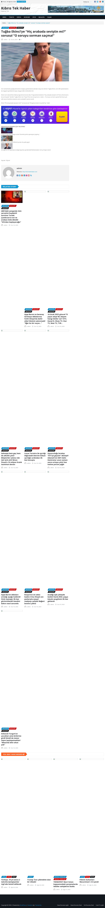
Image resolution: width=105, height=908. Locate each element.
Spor (34, 17)
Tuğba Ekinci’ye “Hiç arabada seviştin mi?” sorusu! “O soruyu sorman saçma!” (29, 23)
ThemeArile (38, 905)
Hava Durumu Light (63, 905)
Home (4, 23)
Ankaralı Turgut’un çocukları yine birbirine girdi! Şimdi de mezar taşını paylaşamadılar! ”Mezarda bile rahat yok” (11, 739)
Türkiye (11, 17)
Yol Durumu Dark (89, 905)
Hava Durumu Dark (76, 905)
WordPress (23, 905)
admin (5, 39)
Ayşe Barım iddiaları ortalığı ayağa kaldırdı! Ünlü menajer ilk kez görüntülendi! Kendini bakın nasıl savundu (11, 599)
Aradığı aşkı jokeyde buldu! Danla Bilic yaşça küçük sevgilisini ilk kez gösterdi (58, 597)
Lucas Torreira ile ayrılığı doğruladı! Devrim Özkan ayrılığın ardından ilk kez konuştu (35, 456)
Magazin (41, 17)
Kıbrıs (4, 17)
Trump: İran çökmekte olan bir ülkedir (39, 880)
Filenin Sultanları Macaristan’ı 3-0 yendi (89, 880)
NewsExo (30, 905)
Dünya (19, 17)
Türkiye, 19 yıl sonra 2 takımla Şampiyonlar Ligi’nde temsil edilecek (11, 881)
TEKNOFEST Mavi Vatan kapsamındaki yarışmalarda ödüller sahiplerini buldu (65, 884)
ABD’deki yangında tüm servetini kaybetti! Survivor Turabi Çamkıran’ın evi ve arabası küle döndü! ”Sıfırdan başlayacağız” (11, 216)
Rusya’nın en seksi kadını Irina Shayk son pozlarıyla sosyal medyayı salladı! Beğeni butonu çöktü (34, 599)
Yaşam (49, 17)
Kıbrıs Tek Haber (15, 8)
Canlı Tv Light (100, 905)
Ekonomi (27, 17)
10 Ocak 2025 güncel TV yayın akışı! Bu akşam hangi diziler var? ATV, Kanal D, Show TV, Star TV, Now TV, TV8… (58, 318)
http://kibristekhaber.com (29, 172)
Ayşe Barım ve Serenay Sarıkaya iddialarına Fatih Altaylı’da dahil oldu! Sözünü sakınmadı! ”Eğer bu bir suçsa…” (34, 318)
